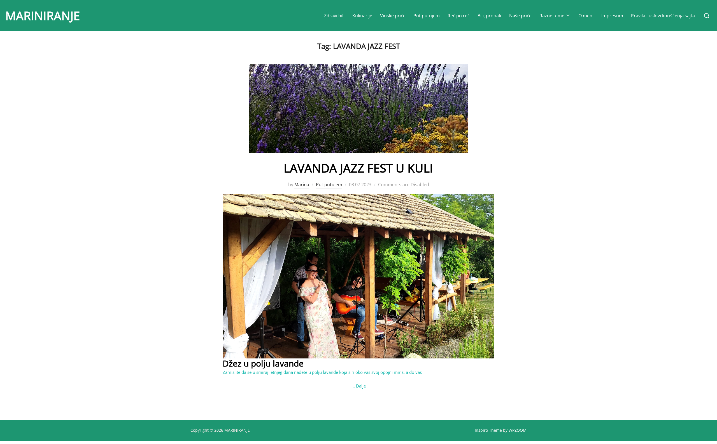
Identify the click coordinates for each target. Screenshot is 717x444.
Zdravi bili (334, 16)
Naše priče (520, 16)
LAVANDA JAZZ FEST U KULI (358, 168)
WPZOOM (518, 430)
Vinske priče (393, 16)
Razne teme (551, 16)
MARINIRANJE (42, 15)
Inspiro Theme (488, 430)
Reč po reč (459, 16)
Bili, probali (489, 16)
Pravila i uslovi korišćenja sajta (663, 16)
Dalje (361, 386)
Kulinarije (362, 16)
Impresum (612, 16)
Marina (301, 184)
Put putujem (426, 16)
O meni (585, 16)
